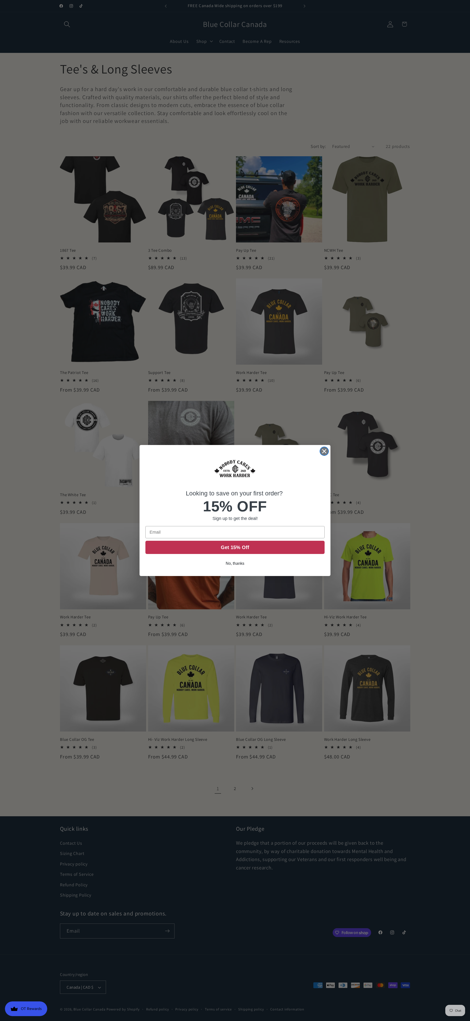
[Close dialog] (324, 451)
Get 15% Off (235, 547)
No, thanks (235, 563)
